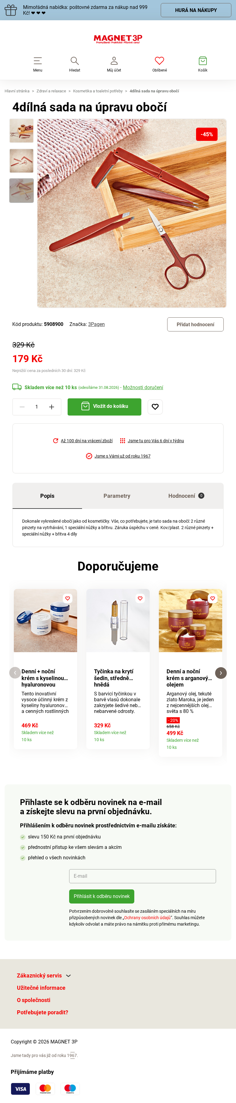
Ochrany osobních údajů (147, 917)
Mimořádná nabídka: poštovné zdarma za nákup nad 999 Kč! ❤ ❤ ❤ (85, 10)
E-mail (80, 876)
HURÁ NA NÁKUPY (196, 10)
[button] (15, 673)
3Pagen (96, 324)
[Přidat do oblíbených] (155, 407)
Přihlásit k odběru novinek (102, 896)
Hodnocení (185, 496)
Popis (47, 496)
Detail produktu (70, 737)
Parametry (117, 496)
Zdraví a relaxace (51, 91)
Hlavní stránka (17, 91)
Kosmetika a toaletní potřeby (98, 91)
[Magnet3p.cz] (118, 40)
